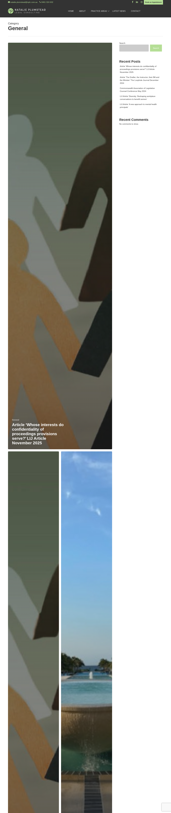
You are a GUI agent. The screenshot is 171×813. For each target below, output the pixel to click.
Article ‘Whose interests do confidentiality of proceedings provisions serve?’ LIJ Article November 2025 (138, 69)
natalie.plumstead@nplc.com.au (24, 2)
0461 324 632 (47, 2)
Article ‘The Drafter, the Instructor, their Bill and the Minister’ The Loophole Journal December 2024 (139, 80)
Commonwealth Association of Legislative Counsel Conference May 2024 (137, 89)
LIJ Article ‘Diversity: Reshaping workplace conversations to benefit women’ (137, 97)
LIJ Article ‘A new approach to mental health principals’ (138, 105)
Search (122, 43)
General (15, 420)
